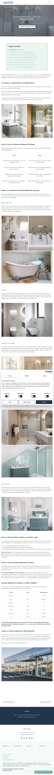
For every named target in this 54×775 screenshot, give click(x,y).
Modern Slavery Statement (8, 759)
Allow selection (27, 402)
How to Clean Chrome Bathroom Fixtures (21, 62)
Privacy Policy (6, 756)
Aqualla (27, 624)
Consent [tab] (9, 375)
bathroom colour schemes (11, 93)
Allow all (44, 402)
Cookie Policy (6, 757)
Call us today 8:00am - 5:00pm (27, 732)
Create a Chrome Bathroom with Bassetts (21, 67)
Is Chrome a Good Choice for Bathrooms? (21, 52)
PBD (10, 770)
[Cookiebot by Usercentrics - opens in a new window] (46, 372)
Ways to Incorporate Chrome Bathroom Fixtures (23, 57)
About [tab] (44, 375)
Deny (10, 402)
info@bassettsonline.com (27, 734)
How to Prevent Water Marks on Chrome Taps (22, 59)
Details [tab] (27, 375)
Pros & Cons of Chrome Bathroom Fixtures (21, 54)
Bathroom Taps (6, 202)
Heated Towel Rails (8, 343)
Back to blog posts (9, 7)
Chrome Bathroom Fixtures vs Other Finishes (22, 64)
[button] (50, 2)
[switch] (20, 396)
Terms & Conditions (7, 754)
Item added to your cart (16, 50)
